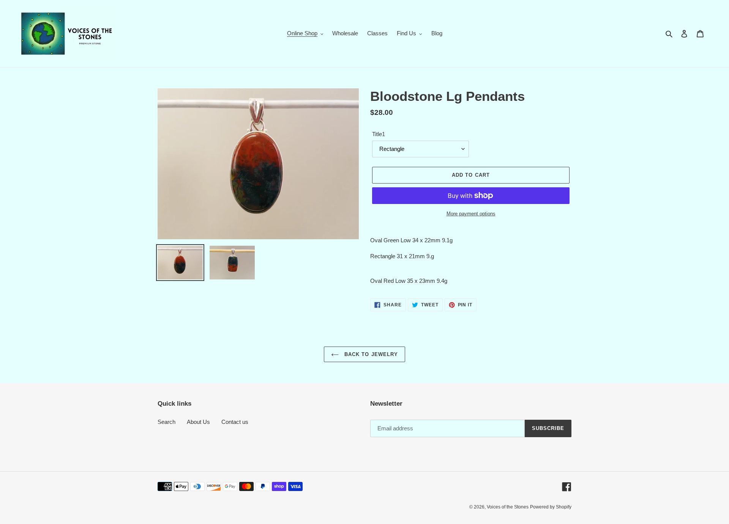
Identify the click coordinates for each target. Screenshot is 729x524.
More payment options (471, 214)
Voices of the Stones (508, 507)
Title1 (378, 134)
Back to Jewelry (370, 354)
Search (166, 422)
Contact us (234, 422)
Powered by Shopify (550, 507)
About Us (198, 422)
